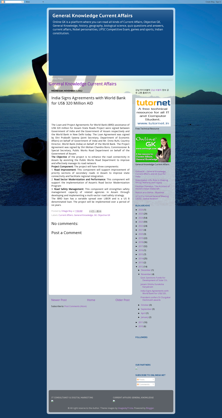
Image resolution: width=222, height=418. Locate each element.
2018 (141, 242)
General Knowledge (83, 215)
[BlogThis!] (93, 211)
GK (95, 215)
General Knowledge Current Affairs (92, 15)
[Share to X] (95, 211)
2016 (141, 250)
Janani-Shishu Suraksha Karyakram (152, 285)
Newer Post (59, 300)
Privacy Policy (57, 79)
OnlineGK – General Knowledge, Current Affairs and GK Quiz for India (150, 174)
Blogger (150, 408)
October (145, 305)
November (146, 274)
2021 (141, 230)
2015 (141, 254)
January (145, 317)
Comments (144, 384)
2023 (141, 221)
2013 (141, 262)
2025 (141, 213)
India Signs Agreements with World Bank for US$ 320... (155, 292)
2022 (141, 226)
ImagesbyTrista (125, 408)
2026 (141, 209)
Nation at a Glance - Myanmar (149, 192)
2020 (141, 234)
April (143, 313)
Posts (142, 379)
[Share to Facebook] (97, 211)
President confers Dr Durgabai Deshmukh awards (155, 298)
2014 (141, 258)
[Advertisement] (111, 54)
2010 (141, 326)
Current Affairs (66, 215)
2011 (141, 322)
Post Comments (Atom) (75, 306)
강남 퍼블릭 (156, 89)
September (146, 309)
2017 (141, 246)
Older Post (122, 300)
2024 (141, 217)
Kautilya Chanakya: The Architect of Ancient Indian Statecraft (152, 187)
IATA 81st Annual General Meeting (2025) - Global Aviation (152, 197)
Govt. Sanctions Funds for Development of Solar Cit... (154, 279)
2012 (141, 266)
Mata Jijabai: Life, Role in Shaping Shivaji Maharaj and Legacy (151, 181)
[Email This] (90, 211)
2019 (141, 238)
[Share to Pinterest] (100, 211)
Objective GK (104, 215)
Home (91, 300)
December (146, 270)
